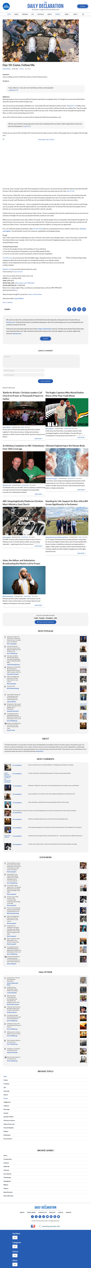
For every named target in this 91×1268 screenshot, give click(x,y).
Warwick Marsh (63, 537)
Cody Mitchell (12, 993)
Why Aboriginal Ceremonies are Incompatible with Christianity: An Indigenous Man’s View (13, 999)
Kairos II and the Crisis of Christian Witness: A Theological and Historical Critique (50, 765)
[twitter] (39, 1216)
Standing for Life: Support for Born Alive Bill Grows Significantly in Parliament (14, 706)
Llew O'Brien (11, 702)
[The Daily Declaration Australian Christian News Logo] (45, 5)
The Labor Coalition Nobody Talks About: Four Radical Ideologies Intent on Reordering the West (14, 659)
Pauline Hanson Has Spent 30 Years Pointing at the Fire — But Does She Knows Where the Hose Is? (55, 835)
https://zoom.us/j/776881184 (24, 283)
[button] (83, 14)
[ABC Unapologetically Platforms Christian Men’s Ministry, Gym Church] (24, 508)
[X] (74, 309)
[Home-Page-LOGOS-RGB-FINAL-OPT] (6, 6)
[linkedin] (51, 1216)
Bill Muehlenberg (8, 596)
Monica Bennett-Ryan (13, 984)
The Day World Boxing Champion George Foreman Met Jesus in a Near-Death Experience (13, 959)
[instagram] (43, 1216)
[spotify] (58, 1216)
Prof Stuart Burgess (51, 478)
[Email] (84, 309)
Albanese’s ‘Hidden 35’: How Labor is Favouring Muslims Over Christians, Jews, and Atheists (14, 639)
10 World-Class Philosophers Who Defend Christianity (12, 989)
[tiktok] (36, 1216)
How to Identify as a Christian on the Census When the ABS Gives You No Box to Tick (14, 649)
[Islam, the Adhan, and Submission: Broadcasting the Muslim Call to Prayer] (24, 567)
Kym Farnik (11, 730)
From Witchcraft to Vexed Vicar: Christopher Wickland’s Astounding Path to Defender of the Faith (14, 889)
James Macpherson (13, 664)
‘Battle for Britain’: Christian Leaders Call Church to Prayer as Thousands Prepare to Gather (23, 395)
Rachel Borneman (13, 1004)
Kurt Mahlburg (12, 653)
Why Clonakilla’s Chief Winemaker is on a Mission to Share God (13, 940)
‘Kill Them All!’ (11, 686)
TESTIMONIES (67, 428)
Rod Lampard (50, 428)
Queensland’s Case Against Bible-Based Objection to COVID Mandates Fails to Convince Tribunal (12, 877)
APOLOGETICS (71, 478)
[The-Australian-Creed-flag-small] (33, 1226)
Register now (7, 269)
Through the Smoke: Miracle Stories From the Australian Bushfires (14, 1017)
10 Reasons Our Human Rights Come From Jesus (14, 1032)
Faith (4, 302)
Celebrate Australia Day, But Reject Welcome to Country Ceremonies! (13, 1008)
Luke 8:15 (27, 126)
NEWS (22, 427)
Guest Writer (7, 69)
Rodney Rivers (12, 1012)
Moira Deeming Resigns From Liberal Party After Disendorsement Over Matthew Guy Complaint (54, 827)
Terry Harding (11, 644)
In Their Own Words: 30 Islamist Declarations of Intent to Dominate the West (49, 773)
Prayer (21, 68)
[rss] (54, 1216)
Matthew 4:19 (13, 90)
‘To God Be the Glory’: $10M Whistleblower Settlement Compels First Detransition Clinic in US (14, 716)
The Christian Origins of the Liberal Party (13, 1058)
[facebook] (32, 1216)
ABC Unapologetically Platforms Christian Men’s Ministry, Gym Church (13, 679)
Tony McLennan (7, 258)
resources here (18, 272)
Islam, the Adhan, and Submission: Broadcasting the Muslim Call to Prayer (48, 802)
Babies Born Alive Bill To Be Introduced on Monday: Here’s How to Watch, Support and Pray (14, 669)
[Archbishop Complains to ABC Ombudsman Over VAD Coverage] (24, 452)
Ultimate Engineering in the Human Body (65, 445)
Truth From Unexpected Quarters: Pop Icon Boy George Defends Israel (13, 909)
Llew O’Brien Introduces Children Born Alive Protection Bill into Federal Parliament (13, 697)
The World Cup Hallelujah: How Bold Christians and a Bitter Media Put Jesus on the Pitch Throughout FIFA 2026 (13, 930)
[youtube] (47, 1216)
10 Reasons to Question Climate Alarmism (13, 1049)
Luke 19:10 (70, 191)
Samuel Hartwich (51, 537)
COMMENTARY (25, 485)
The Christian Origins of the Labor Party (13, 1041)
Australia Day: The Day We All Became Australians (13, 979)
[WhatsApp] (79, 309)
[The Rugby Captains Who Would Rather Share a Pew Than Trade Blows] (67, 399)
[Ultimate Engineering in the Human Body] (67, 449)
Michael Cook (7, 485)
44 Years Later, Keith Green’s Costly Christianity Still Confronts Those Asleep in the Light (52, 844)
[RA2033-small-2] (49, 1226)
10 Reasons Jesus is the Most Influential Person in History (14, 1025)
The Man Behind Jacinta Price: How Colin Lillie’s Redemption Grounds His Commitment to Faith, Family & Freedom (44, 810)
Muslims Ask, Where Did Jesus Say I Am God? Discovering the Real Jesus (14, 726)
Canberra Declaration (34, 294)
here (16, 290)
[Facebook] (69, 309)
